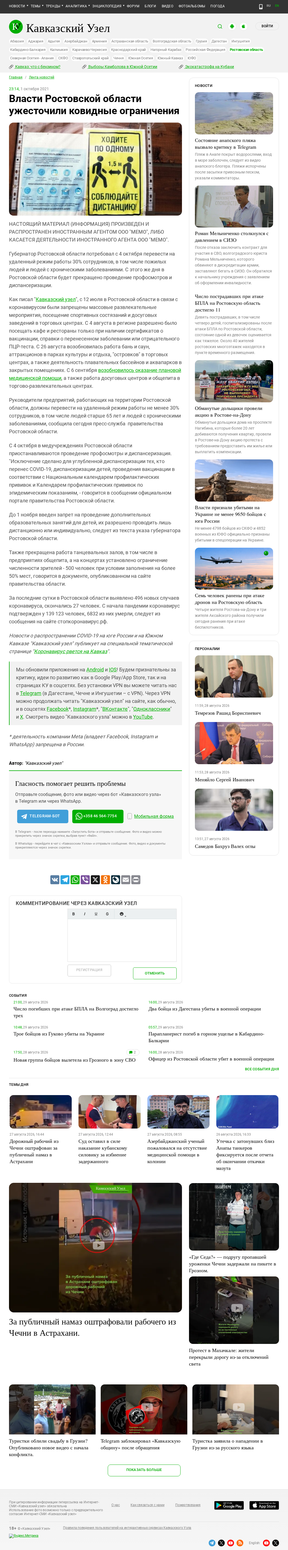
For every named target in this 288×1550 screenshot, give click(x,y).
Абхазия (17, 41)
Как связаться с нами (147, 1505)
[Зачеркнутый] (107, 914)
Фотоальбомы (192, 6)
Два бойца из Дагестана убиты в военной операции (204, 1008)
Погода (217, 6)
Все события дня (262, 1069)
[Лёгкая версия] (261, 6)
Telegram (30, 693)
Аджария (35, 41)
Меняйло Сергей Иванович (224, 779)
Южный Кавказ (170, 58)
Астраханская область (129, 41)
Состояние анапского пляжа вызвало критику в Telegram (225, 143)
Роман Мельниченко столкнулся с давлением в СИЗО (232, 236)
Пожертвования (188, 1505)
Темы (35, 6)
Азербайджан (75, 41)
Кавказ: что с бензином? (37, 66)
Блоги (150, 6)
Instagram (84, 709)
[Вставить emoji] (121, 914)
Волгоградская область (172, 41)
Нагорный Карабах (165, 50)
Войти (267, 26)
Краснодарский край (128, 50)
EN (277, 6)
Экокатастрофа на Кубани (209, 66)
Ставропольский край (90, 58)
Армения (99, 41)
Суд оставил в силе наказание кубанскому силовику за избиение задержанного (102, 1151)
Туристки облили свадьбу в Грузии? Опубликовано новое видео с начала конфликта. (48, 1447)
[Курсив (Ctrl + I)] (84, 914)
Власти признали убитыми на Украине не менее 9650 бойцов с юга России (230, 514)
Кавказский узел (56, 299)
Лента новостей (41, 77)
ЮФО (192, 58)
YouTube (143, 717)
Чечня (118, 58)
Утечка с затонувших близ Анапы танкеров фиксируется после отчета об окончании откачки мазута (245, 1154)
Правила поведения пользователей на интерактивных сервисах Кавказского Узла (127, 1528)
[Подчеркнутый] (96, 914)
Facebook (58, 709)
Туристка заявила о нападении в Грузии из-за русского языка (227, 1444)
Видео (167, 6)
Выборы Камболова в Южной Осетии (122, 66)
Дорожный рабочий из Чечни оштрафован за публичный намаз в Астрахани (34, 1151)
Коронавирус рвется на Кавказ (70, 651)
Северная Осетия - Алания (32, 58)
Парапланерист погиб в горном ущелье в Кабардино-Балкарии (206, 1037)
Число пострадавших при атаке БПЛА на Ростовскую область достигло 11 (229, 303)
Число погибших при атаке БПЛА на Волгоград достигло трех (76, 1012)
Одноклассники (151, 709)
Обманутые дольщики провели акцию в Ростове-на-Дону (228, 411)
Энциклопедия (107, 6)
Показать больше (144, 1470)
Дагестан (219, 41)
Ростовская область (246, 50)
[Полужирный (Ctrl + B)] (73, 914)
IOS (113, 670)
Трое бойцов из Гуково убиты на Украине (59, 1033)
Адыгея (54, 41)
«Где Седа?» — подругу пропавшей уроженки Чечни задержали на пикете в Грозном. (232, 1263)
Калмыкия (59, 50)
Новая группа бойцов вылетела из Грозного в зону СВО (75, 1059)
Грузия (201, 41)
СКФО (63, 58)
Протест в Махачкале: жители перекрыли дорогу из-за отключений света (229, 1357)
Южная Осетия (140, 58)
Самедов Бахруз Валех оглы (225, 846)
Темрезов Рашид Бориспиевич (228, 712)
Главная (15, 77)
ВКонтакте (115, 709)
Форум (133, 6)
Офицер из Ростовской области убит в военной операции (211, 1058)
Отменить (155, 973)
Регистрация (89, 970)
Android (95, 670)
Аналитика (76, 6)
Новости (17, 6)
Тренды (53, 6)
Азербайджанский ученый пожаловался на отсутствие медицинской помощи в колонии (177, 1151)
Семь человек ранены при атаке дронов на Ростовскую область (229, 598)
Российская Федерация (205, 50)
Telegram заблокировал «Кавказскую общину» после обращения (140, 1444)
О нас (115, 1505)
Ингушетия (240, 41)
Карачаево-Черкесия (89, 50)
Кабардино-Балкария (28, 50)
